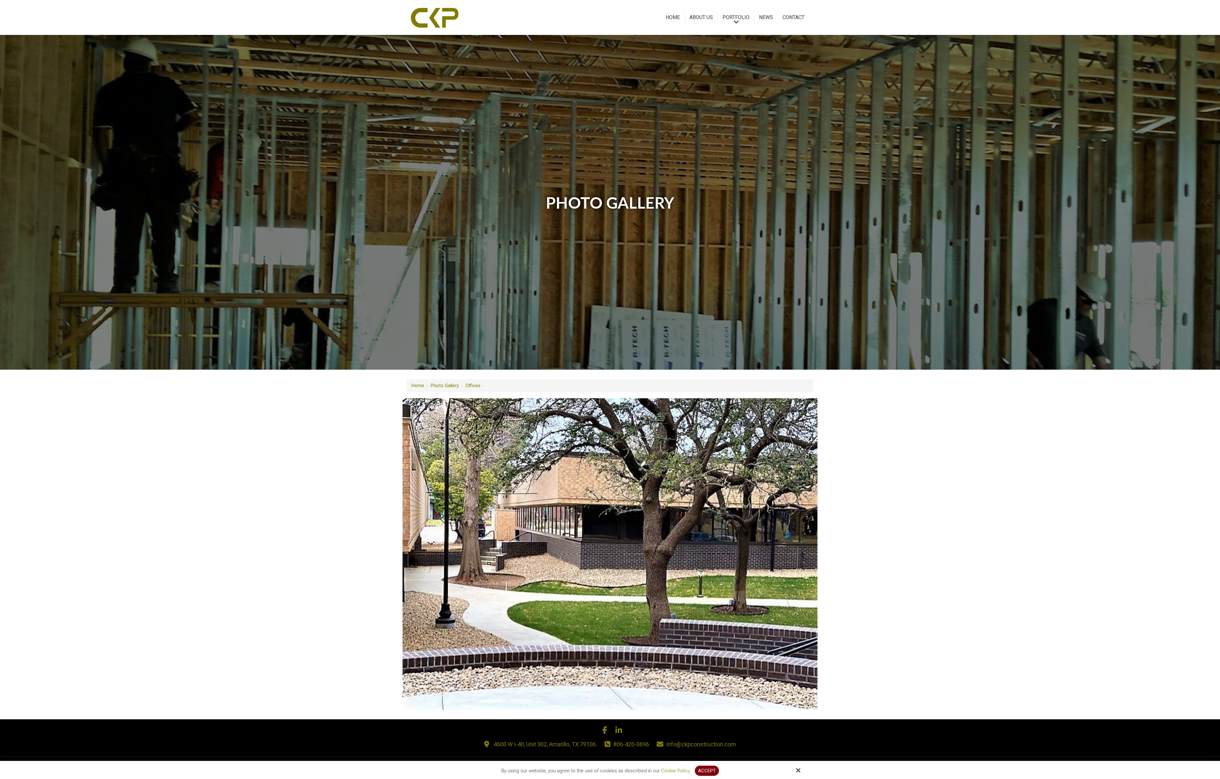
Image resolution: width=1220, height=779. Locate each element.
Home (417, 385)
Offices (472, 385)
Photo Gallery (445, 385)
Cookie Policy (675, 771)
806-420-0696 (631, 744)
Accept (707, 771)
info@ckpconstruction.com (701, 744)
